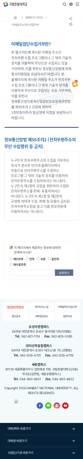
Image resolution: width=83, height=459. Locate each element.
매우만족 (18, 259)
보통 (42, 259)
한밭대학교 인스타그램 (57, 405)
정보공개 (15, 316)
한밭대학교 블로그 (48, 405)
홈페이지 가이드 (34, 17)
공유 (70, 18)
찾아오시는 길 (41, 306)
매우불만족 (19, 264)
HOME (15, 17)
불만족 (55, 259)
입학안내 (67, 316)
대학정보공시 (41, 316)
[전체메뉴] (77, 4)
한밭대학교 (15, 4)
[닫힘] (70, 4)
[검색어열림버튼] (64, 4)
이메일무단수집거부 (67, 306)
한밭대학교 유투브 (65, 405)
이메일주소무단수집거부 (25, 24)
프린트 (70, 24)
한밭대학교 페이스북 (40, 405)
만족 (31, 259)
